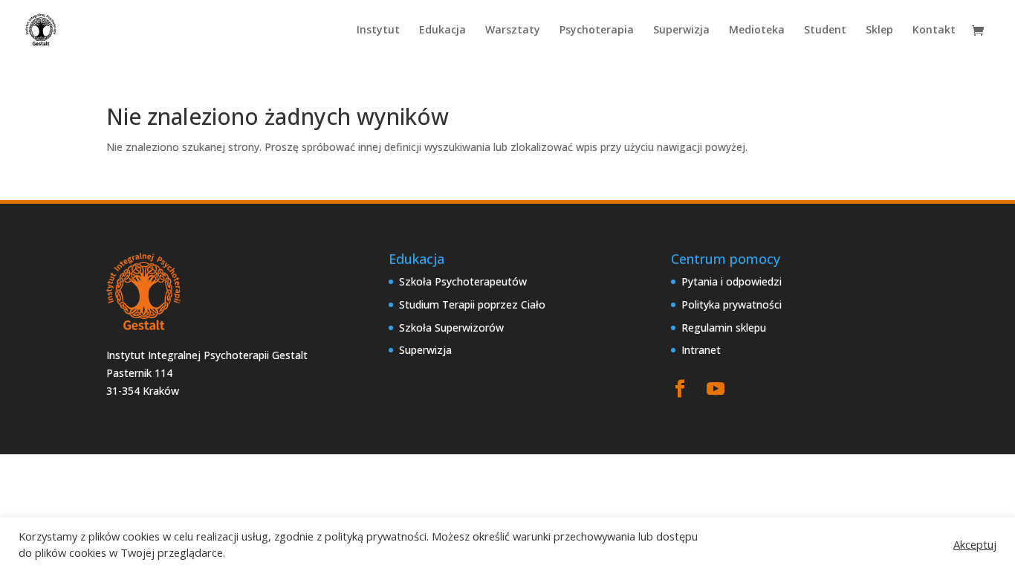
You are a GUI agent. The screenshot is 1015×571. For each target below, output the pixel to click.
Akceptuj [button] (974, 544)
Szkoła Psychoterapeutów (463, 281)
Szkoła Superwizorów (451, 327)
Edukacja (442, 30)
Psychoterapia (597, 30)
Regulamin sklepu (723, 327)
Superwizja (681, 30)
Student (825, 30)
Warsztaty (512, 30)
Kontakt (934, 30)
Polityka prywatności (731, 304)
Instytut (378, 30)
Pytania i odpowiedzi (731, 281)
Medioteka (757, 30)
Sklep (879, 30)
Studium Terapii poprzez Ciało (472, 304)
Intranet (701, 350)
